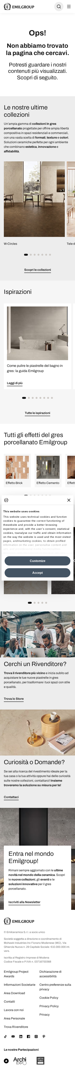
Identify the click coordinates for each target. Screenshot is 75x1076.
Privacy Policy (49, 1006)
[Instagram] (36, 1036)
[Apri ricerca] (58, 6)
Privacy (44, 1014)
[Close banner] (69, 500)
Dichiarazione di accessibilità (50, 974)
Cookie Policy (48, 997)
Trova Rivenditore (16, 1026)
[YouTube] (13, 1036)
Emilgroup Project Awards (16, 974)
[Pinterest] (43, 1036)
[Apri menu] (69, 6)
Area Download (14, 993)
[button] (26, 255)
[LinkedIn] (20, 1036)
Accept (37, 572)
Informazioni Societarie (19, 984)
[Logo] (19, 6)
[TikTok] (5, 1036)
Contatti (9, 1001)
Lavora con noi (14, 1010)
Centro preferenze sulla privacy (55, 987)
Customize (37, 561)
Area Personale (14, 1018)
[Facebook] (28, 1036)
